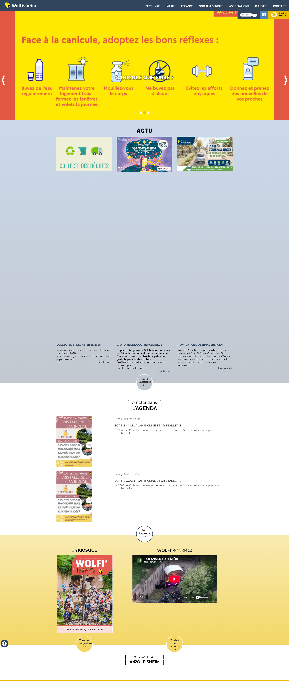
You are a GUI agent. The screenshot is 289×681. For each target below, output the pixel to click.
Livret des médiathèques (130, 368)
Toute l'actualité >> (145, 382)
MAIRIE (170, 6)
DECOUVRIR (152, 6)
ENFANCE (187, 6)
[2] (144, 112)
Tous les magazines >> (85, 643)
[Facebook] (264, 15)
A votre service (282, 14)
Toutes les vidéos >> (174, 645)
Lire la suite (105, 362)
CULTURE (261, 6)
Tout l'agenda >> (144, 533)
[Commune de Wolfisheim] (20, 7)
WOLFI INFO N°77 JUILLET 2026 (84, 629)
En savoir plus (124, 365)
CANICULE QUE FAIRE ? (144, 77)
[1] (141, 112)
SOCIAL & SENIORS (211, 6)
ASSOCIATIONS (239, 6)
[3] (148, 112)
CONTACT (279, 6)
